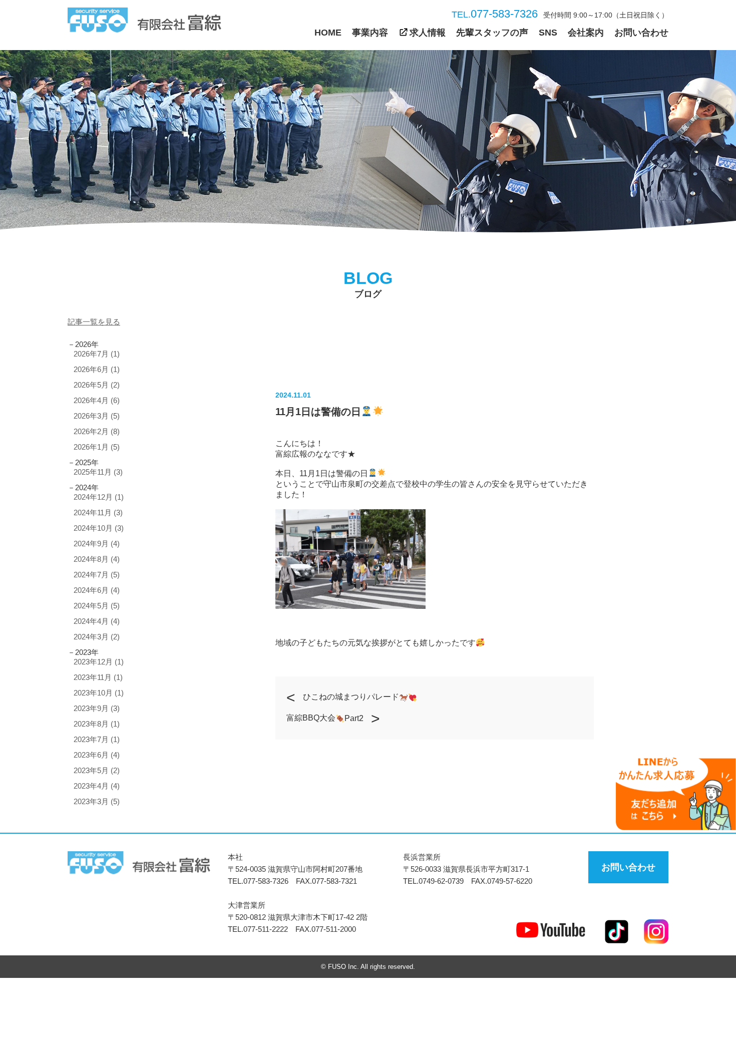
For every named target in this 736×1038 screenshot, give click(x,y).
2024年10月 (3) (99, 528)
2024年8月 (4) (97, 559)
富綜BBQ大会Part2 (324, 718)
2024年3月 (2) (97, 636)
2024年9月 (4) (97, 543)
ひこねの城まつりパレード (351, 697)
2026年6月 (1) (97, 369)
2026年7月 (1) (97, 354)
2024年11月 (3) (98, 512)
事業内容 (370, 33)
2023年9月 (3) (97, 708)
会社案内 (586, 33)
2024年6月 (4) (97, 590)
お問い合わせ (641, 33)
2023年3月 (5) (97, 801)
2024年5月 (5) (97, 605)
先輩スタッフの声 (492, 33)
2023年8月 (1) (97, 724)
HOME (327, 33)
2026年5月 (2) (97, 385)
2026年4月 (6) (97, 400)
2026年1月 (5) (97, 447)
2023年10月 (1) (99, 692)
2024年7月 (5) (97, 574)
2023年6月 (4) (97, 755)
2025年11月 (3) (98, 472)
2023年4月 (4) (97, 786)
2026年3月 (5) (97, 416)
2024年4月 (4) (97, 621)
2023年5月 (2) (97, 770)
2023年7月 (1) (97, 739)
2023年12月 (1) (99, 661)
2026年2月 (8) (97, 431)
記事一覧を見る (94, 321)
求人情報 (428, 33)
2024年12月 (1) (99, 497)
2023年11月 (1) (98, 677)
